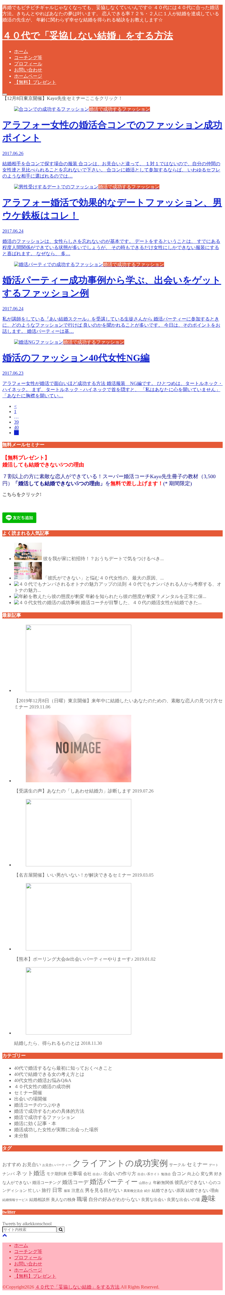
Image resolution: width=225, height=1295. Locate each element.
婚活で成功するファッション (44, 1117)
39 (16, 422)
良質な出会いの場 (183, 1199)
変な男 (207, 1173)
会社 (87, 1173)
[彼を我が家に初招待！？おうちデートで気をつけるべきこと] (28, 558)
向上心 (193, 1173)
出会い (97, 1174)
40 (16, 427)
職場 (82, 1199)
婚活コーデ (75, 1182)
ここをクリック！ (104, 98)
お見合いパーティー (56, 1165)
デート (214, 1165)
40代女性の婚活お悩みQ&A (42, 1080)
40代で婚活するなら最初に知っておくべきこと (63, 1068)
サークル (177, 1164)
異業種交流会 (133, 1190)
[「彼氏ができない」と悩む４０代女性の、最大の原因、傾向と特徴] (28, 577)
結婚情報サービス (15, 1200)
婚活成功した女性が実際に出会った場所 (56, 1129)
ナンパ (8, 1173)
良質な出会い (153, 1199)
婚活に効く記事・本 (35, 1123)
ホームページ (28, 76)
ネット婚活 (30, 1173)
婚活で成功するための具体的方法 (49, 1111)
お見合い (31, 1164)
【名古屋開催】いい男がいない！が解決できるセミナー (84, 875)
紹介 (147, 1190)
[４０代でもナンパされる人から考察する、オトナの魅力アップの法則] (70, 584)
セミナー (197, 1164)
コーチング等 (28, 57)
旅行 (46, 1190)
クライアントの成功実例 (120, 1163)
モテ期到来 (56, 1173)
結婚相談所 (39, 1199)
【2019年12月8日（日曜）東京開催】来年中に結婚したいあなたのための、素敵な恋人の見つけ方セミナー (118, 703)
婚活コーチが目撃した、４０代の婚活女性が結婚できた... (141, 602)
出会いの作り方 (119, 1173)
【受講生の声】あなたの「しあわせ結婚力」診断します (84, 790)
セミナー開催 (28, 1092)
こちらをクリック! (21, 494)
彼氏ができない (191, 1182)
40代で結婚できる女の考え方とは (49, 1074)
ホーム (21, 51)
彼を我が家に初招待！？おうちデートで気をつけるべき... (103, 558)
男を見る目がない (103, 1190)
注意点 (77, 1190)
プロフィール (28, 63)
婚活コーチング (46, 1182)
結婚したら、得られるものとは (58, 1043)
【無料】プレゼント (35, 82)
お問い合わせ (28, 69)
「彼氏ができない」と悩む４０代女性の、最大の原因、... (103, 577)
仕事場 (75, 1173)
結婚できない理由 (202, 1190)
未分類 (21, 1135)
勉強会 (166, 1174)
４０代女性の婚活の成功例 (42, 1086)
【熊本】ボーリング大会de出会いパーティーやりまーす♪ (85, 959)
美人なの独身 (63, 1199)
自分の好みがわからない (114, 1199)
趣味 (208, 1198)
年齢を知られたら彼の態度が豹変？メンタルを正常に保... (146, 596)
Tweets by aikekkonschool (27, 1223)
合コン (179, 1173)
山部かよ (145, 1183)
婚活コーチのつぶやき (37, 1105)
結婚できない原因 (168, 1190)
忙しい (34, 1190)
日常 (57, 1190)
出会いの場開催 (30, 1098)
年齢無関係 (163, 1182)
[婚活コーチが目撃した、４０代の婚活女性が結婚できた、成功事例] (47, 602)
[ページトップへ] (4, 1235)
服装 (67, 1190)
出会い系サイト (148, 1174)
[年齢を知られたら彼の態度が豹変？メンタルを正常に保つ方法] (49, 596)
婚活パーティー (114, 1181)
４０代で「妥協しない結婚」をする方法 (87, 35)
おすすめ (11, 1164)
